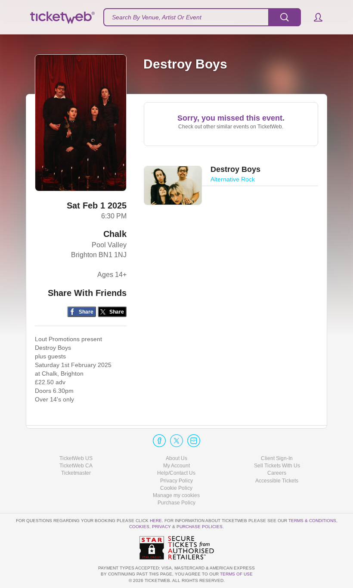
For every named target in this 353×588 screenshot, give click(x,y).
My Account (176, 466)
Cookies (139, 526)
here (156, 520)
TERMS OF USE (236, 574)
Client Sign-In (277, 458)
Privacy (161, 526)
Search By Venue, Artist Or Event (156, 17)
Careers (276, 473)
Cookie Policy (176, 488)
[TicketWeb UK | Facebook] (159, 440)
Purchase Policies (199, 526)
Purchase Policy (176, 503)
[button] (314, 17)
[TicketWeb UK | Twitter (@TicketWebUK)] (176, 440)
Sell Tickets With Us (277, 466)
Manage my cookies (176, 495)
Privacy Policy (176, 481)
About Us (176, 458)
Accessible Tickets (276, 481)
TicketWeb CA (76, 466)
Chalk (115, 234)
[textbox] (202, 17)
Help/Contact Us (176, 473)
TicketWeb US (76, 458)
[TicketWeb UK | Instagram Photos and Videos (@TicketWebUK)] (193, 440)
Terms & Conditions (312, 520)
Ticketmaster (76, 473)
